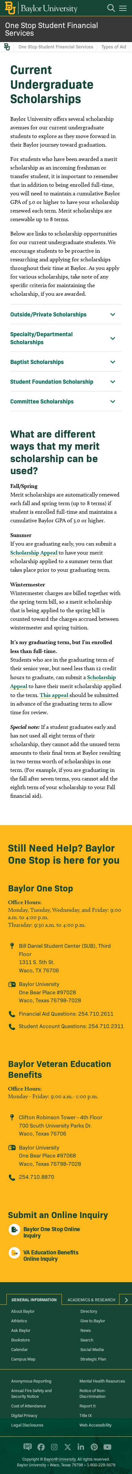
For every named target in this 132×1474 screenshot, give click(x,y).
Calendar (19, 1349)
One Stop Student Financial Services (51, 28)
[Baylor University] (41, 8)
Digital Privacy (24, 1415)
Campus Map (23, 1358)
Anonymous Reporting (31, 1380)
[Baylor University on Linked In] (79, 1450)
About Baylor (23, 1311)
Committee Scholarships (42, 401)
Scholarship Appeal (33, 552)
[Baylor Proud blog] (26, 1450)
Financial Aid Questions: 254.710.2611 (66, 1013)
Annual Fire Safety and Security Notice (31, 1393)
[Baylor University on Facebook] (39, 1450)
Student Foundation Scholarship (51, 381)
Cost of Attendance (28, 1405)
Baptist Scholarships (37, 362)
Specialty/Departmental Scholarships (41, 338)
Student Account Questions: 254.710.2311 (71, 1025)
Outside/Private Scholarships (48, 314)
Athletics (19, 1320)
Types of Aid (114, 46)
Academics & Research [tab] (91, 1299)
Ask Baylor (20, 1330)
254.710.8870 (36, 1176)
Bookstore (20, 1339)
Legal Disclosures (27, 1424)
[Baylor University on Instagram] (53, 1450)
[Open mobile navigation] (124, 9)
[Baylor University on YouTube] (106, 1450)
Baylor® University (60, 1459)
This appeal (55, 695)
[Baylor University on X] (66, 1450)
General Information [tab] (34, 1299)
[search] (108, 9)
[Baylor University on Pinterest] (93, 1450)
